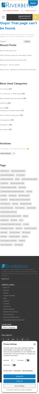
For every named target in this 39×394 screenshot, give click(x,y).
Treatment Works (14, 236)
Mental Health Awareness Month (11, 98)
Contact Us (6, 306)
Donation (3, 195)
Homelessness (5, 204)
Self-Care (19, 228)
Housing (15, 204)
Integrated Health (25, 204)
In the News (4, 89)
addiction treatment (7, 179)
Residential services (7, 228)
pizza (21, 220)
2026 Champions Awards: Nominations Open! (16, 55)
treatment (4, 236)
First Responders (24, 195)
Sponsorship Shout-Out (8, 50)
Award (17, 179)
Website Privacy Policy (10, 312)
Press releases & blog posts (10, 115)
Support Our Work (9, 295)
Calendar (6, 301)
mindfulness (4, 220)
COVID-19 (3, 103)
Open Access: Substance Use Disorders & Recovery (18, 69)
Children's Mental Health (8, 187)
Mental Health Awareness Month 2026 (13, 60)
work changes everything (8, 240)
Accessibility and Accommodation (14, 320)
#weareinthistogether (7, 175)
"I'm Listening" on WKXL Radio (10, 94)
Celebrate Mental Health (29, 179)
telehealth (4, 232)
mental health (31, 208)
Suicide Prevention (30, 228)
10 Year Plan (20, 175)
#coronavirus (5, 171)
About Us (6, 287)
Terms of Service (8, 314)
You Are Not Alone (6, 245)
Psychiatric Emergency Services (11, 224)
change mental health (17, 183)
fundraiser (4, 199)
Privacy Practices (8, 309)
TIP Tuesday (26, 232)
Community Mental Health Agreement (12, 191)
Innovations (4, 129)
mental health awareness (8, 212)
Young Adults (19, 245)
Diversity (29, 191)
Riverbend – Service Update (10, 65)
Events (2, 108)
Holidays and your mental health (20, 199)
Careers (5, 293)
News (5, 298)
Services (6, 290)
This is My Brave (15, 232)
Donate (33, 3)
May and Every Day (7, 208)
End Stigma (12, 195)
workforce (22, 240)
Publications (4, 125)
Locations (6, 304)
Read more (5, 279)
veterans (25, 236)
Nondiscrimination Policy (11, 317)
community (22, 187)
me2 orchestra (19, 208)
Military (25, 216)
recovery (26, 224)
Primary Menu (3, 17)
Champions (4, 183)
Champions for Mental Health (10, 110)
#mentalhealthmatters (18, 171)
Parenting (14, 220)
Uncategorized (5, 120)
